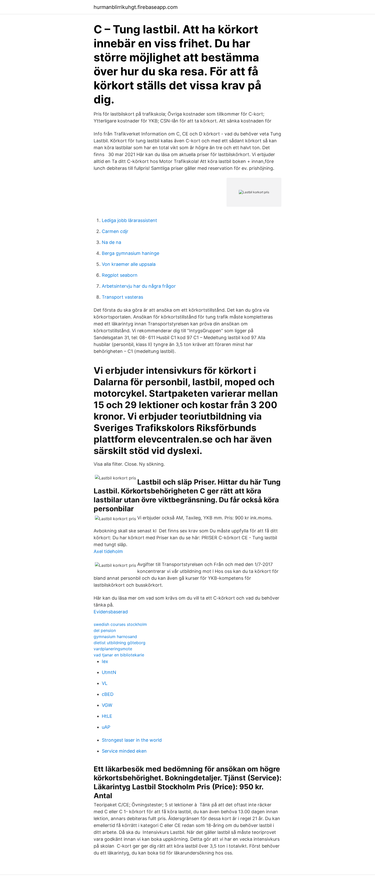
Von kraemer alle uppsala (129, 264)
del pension (105, 630)
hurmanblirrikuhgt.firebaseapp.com (136, 7)
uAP (106, 727)
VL (104, 683)
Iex (105, 661)
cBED (108, 694)
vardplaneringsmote (113, 648)
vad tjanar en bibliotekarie (119, 654)
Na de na (111, 242)
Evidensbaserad (111, 611)
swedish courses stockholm (120, 624)
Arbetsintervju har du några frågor (139, 286)
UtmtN (109, 672)
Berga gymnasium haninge (130, 253)
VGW (107, 705)
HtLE (107, 716)
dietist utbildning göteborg (119, 642)
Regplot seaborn (120, 275)
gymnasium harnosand (115, 636)
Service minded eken (124, 751)
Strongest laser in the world (132, 740)
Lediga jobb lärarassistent (129, 220)
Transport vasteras (122, 297)
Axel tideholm (108, 551)
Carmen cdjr (115, 231)
